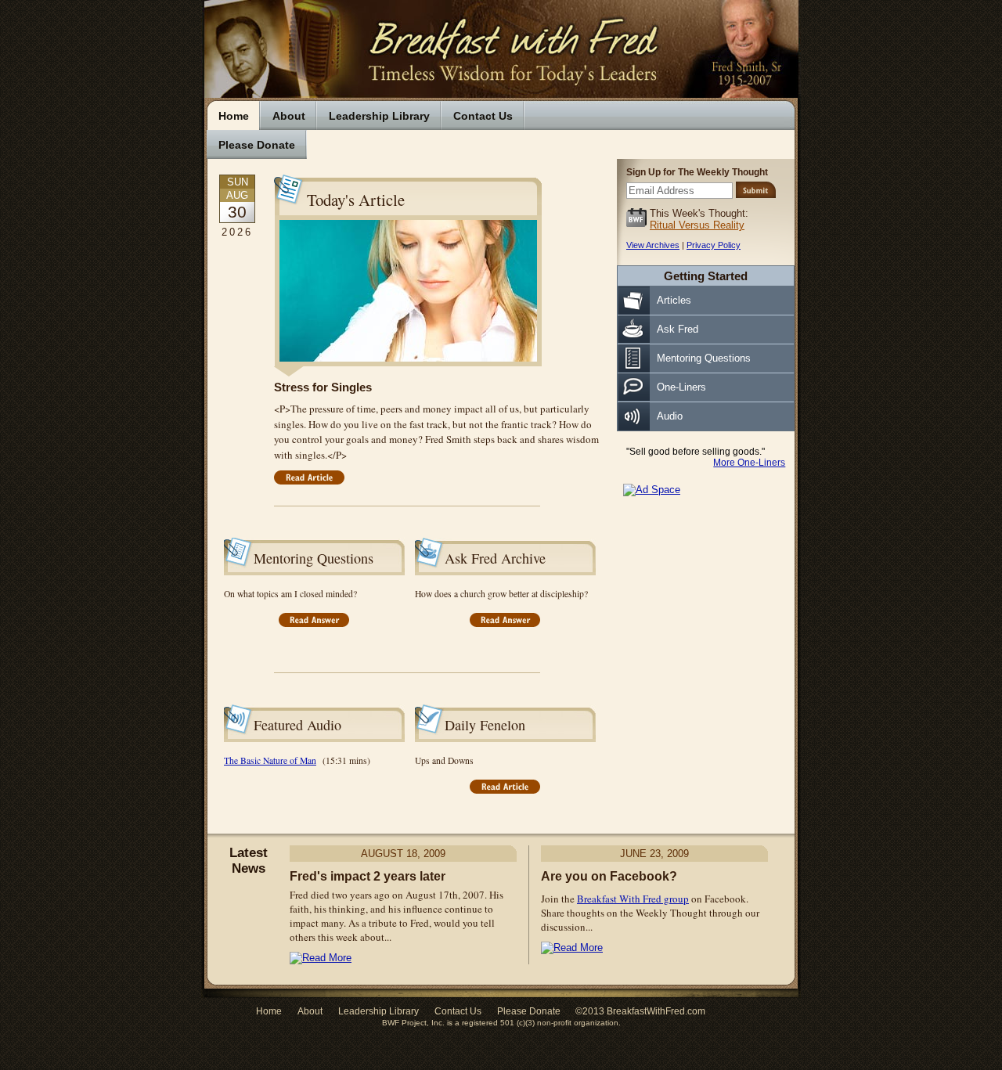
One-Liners (681, 387)
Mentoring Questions (313, 558)
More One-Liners (749, 462)
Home (233, 116)
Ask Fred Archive (495, 558)
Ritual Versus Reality (697, 225)
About (288, 116)
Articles (674, 300)
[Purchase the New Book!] (652, 489)
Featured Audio (297, 724)
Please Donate (256, 145)
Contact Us (483, 116)
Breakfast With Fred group (633, 899)
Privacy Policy (714, 245)
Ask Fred (677, 329)
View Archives (652, 245)
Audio (670, 416)
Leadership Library (379, 116)
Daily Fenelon (485, 724)
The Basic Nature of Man (270, 760)
